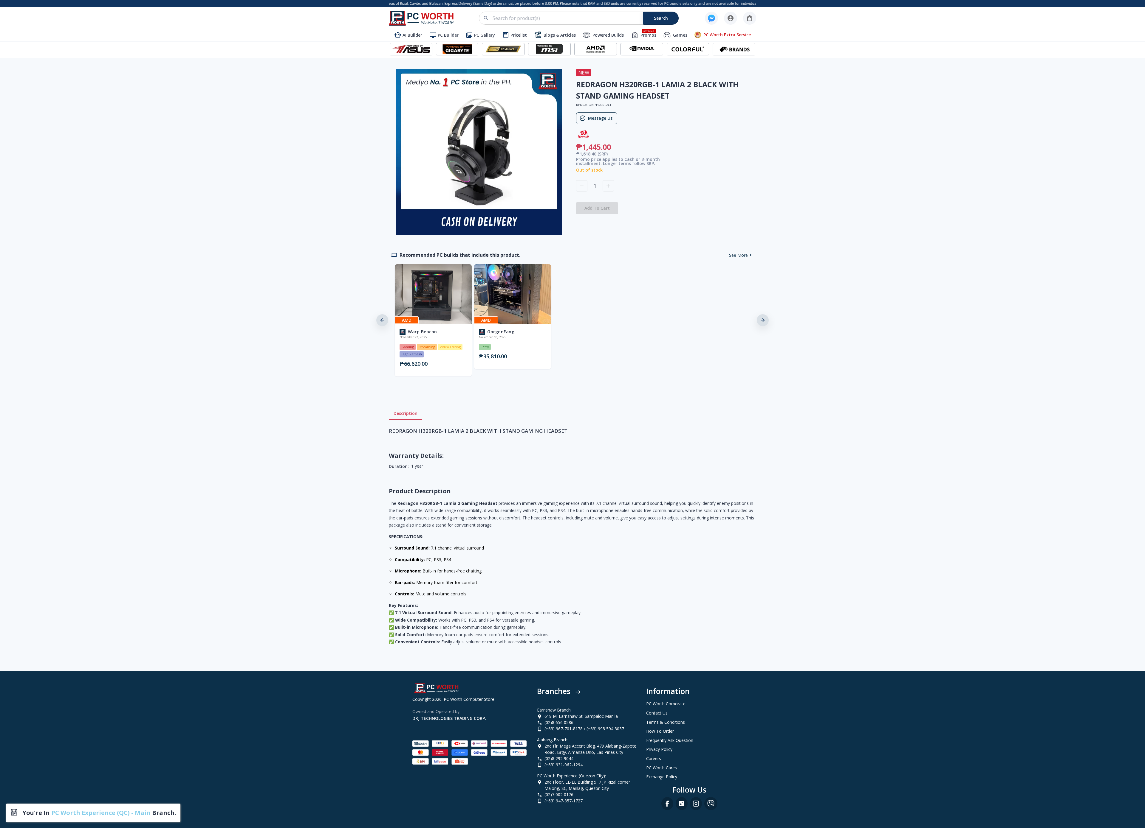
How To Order (660, 731)
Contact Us (657, 713)
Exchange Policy (661, 776)
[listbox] (572, 320)
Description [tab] (405, 413)
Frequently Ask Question (669, 740)
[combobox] (582, 18)
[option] (432, 320)
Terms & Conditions (665, 722)
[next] (763, 320)
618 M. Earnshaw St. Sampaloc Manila (581, 716)
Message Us (600, 118)
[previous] (382, 320)
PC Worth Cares (661, 768)
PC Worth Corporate (666, 703)
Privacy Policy (659, 749)
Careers (653, 758)
